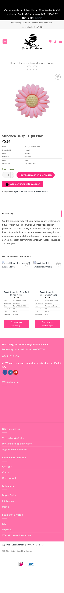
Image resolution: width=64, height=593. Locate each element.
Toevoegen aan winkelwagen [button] (16, 324)
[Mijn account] (55, 41)
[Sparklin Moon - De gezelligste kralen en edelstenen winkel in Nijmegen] (32, 41)
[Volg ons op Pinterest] (15, 372)
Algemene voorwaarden (13, 544)
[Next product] (29, 68)
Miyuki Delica (9, 495)
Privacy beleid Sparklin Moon (17, 443)
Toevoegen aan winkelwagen (35, 174)
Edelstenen (8, 500)
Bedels (5, 506)
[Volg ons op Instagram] (10, 372)
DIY (4, 523)
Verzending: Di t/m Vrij (20, 22)
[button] (5, 41)
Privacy (30, 544)
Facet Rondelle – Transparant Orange (47, 293)
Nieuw (30, 191)
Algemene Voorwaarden (14, 449)
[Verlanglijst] (50, 41)
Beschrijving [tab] (7, 213)
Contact (6, 472)
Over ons (7, 466)
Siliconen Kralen (35, 63)
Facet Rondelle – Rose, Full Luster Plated (16, 293)
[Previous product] (35, 68)
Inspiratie (7, 529)
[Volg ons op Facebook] (5, 372)
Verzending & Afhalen (13, 438)
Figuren (49, 63)
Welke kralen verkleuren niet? (17, 535)
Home (13, 63)
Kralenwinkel (9, 478)
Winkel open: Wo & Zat (42, 22)
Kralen (22, 63)
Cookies (39, 544)
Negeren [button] (37, 17)
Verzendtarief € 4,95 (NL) (32, 27)
